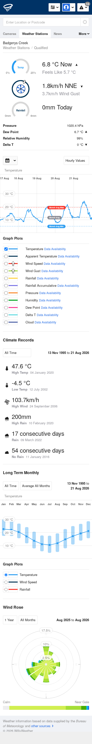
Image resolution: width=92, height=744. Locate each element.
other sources (41, 725)
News (58, 33)
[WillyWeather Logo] (11, 7)
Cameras (9, 33)
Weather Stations (35, 33)
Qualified (41, 47)
